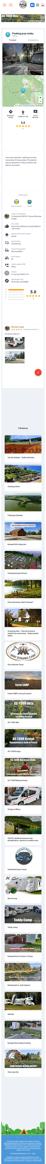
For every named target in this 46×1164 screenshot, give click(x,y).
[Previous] (6, 59)
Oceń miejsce (35, 116)
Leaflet (19, 106)
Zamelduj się (23, 116)
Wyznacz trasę (10, 116)
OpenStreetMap (29, 106)
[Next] (40, 59)
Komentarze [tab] (33, 40)
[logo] (23, 4)
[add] (38, 372)
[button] (23, 90)
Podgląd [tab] (12, 40)
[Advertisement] (23, 142)
